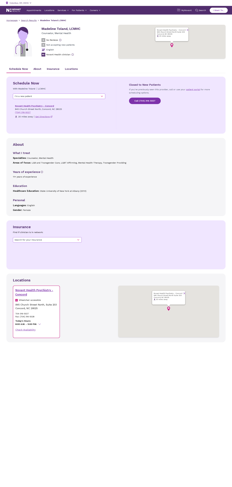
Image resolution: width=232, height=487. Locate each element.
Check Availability (25, 329)
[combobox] (59, 96)
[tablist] (116, 69)
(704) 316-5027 (23, 112)
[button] (172, 45)
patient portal (193, 89)
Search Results (29, 20)
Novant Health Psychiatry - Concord (34, 106)
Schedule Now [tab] (18, 68)
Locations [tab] (71, 68)
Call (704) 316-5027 (144, 100)
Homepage (12, 20)
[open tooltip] (60, 40)
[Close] (187, 30)
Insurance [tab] (53, 68)
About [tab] (37, 68)
